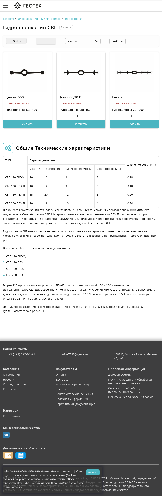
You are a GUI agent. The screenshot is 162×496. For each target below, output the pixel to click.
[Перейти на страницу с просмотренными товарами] (119, 6)
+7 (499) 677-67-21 (22, 354)
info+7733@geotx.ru (74, 354)
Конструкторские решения (74, 394)
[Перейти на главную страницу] (27, 5)
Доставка (62, 379)
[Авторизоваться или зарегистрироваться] (110, 6)
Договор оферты (119, 374)
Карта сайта (11, 416)
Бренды (61, 389)
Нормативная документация (75, 404)
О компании (11, 374)
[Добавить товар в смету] (15, 115)
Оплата (61, 374)
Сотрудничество (14, 384)
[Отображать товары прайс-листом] (53, 41)
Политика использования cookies (131, 397)
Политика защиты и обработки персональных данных (130, 381)
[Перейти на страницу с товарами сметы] (128, 6)
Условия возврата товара (73, 384)
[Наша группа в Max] (6, 435)
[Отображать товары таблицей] (39, 41)
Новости (8, 379)
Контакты (9, 389)
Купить (28, 124)
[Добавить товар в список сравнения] (8, 115)
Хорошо (93, 472)
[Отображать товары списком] (46, 41)
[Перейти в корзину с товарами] (157, 6)
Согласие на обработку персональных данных (124, 390)
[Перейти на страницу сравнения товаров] (138, 6)
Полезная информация (72, 399)
